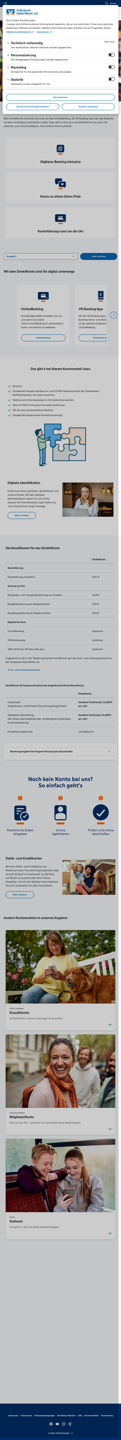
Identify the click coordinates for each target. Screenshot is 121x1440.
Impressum (43, 31)
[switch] (111, 55)
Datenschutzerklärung (19, 31)
